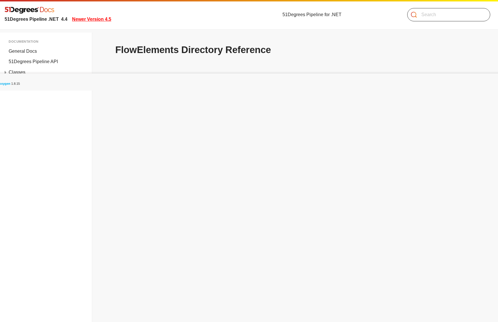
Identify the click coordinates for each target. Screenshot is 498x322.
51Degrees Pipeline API (33, 61)
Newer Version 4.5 (91, 19)
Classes (17, 72)
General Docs (23, 51)
